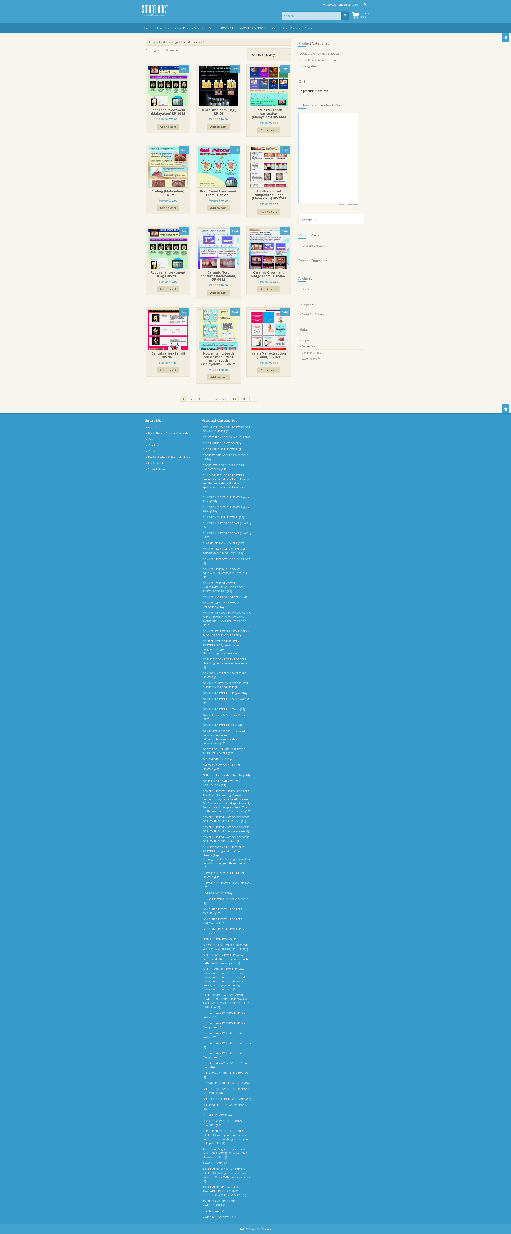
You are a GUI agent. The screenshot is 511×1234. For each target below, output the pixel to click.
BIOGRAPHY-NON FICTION (220, 449)
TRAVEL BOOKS (213, 1163)
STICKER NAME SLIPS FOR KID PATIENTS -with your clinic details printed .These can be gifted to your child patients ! (226, 1137)
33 (244, 398)
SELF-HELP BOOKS (215, 1115)
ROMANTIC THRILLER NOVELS (223, 1083)
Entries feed (309, 346)
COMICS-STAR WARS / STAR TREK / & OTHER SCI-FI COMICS (226, 633)
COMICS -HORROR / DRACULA (223, 597)
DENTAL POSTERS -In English (222, 693)
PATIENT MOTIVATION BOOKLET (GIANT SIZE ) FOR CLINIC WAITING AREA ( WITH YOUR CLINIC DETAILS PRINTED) (226, 1001)
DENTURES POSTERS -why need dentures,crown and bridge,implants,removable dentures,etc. (224, 737)
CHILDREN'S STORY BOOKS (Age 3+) (227, 523)
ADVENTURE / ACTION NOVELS (223, 437)
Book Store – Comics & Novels (168, 433)
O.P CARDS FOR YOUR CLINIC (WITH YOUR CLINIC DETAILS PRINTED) (227, 947)
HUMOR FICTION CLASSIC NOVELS (226, 899)
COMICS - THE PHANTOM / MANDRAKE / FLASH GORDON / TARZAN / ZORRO (224, 587)
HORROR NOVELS (214, 893)
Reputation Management (348, 204)
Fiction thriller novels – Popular (222, 775)
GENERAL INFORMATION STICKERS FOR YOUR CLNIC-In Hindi (226, 839)
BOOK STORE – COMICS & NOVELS (244, 28)
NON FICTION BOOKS (217, 939)
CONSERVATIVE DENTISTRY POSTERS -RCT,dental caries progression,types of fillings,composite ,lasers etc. (221, 647)
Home (148, 28)
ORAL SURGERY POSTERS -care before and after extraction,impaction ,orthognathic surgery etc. (227, 959)
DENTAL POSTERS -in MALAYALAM (226, 699)
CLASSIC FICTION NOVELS (220, 543)
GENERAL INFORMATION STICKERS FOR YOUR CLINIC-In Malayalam (226, 829)
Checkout (344, 4)
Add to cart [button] (168, 127)
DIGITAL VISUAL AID (216, 759)
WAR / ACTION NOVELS (218, 1217)
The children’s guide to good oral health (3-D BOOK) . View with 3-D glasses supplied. (225, 1153)
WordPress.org (311, 359)
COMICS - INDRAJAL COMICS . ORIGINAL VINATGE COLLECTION (225, 571)
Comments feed (311, 352)
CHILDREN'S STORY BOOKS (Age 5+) (227, 533)
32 (234, 398)
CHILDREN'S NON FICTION (220, 517)
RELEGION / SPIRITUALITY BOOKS (225, 1073)
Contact (310, 28)
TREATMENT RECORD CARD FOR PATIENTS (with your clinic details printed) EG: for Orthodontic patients (226, 1173)
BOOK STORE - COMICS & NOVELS (320, 53)
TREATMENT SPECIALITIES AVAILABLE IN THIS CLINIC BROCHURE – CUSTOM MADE (222, 1191)
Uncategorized (308, 66)
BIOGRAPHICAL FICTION (219, 443)
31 (224, 398)
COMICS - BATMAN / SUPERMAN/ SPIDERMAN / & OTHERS (225, 551)
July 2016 (307, 289)
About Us (163, 28)
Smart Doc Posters (313, 245)
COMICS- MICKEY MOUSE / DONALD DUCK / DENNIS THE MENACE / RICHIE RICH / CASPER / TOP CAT (227, 617)
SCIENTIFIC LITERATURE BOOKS (224, 1099)
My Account (329, 4)
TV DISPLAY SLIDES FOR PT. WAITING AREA (221, 1203)
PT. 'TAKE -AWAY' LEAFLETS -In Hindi (227, 1043)
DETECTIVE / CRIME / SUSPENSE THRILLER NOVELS (224, 751)
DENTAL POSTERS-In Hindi (220, 725)
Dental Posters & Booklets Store (195, 28)
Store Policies (291, 28)
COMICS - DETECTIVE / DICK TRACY (226, 559)
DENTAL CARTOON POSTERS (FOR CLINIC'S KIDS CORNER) (226, 685)
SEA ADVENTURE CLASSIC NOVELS (225, 1105)
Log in (305, 340)
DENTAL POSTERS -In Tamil (221, 709)
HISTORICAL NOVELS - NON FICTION (227, 883)
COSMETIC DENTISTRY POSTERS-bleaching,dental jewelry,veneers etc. (226, 661)
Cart (355, 4)
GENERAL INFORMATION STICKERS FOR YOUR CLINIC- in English (226, 819)
